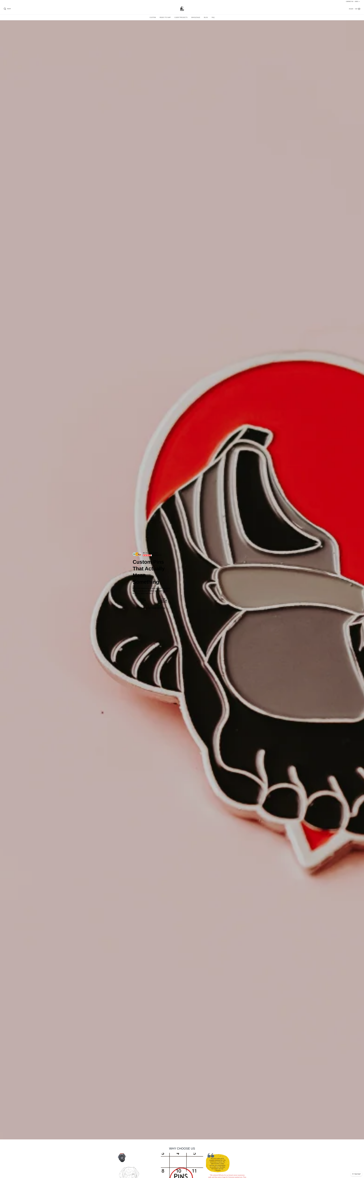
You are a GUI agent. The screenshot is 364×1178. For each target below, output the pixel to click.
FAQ (213, 17)
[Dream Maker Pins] (182, 9)
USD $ (356, 1)
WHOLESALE (195, 17)
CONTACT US (349, 1)
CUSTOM (153, 17)
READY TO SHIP (165, 17)
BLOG (206, 17)
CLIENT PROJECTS (180, 17)
